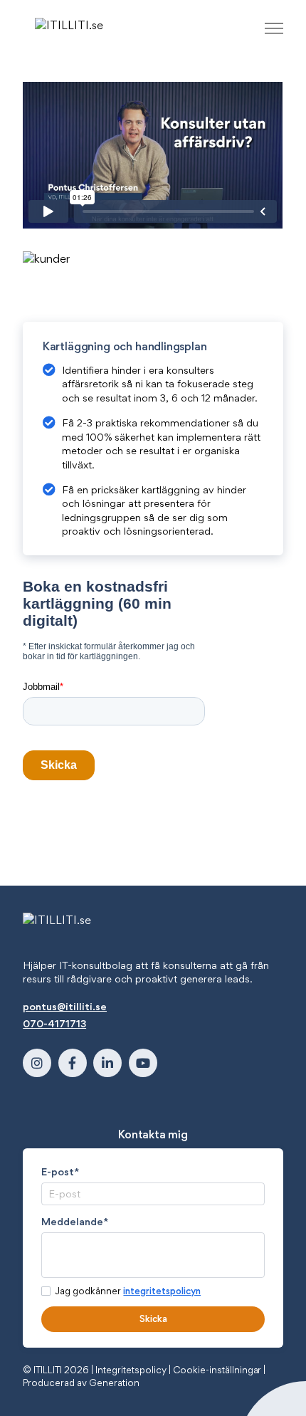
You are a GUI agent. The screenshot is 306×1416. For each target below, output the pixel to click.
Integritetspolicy (131, 1369)
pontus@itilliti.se (65, 1006)
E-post (60, 1171)
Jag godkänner (128, 1290)
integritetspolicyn (162, 1290)
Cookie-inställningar (217, 1369)
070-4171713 (54, 1023)
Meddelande (74, 1221)
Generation (114, 1382)
